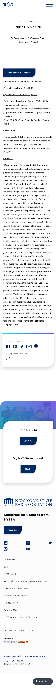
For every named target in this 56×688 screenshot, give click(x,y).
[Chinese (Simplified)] (21, 642)
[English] (5, 642)
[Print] (36, 346)
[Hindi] (19, 642)
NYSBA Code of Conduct (16, 595)
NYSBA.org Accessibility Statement (21, 617)
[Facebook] (5, 543)
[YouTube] (28, 549)
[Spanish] (24, 642)
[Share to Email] (29, 346)
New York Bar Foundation (16, 588)
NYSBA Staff (10, 574)
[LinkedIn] (28, 543)
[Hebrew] (13, 642)
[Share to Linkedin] (15, 346)
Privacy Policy (11, 603)
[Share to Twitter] (22, 346)
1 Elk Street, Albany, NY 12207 (17, 664)
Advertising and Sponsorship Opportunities (25, 581)
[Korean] (8, 642)
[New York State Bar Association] (8, 7)
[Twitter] (50, 543)
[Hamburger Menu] (49, 6)
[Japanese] (16, 642)
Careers (8, 567)
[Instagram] (5, 549)
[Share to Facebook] (8, 346)
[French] (10, 642)
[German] (27, 642)
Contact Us (9, 559)
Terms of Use (10, 610)
